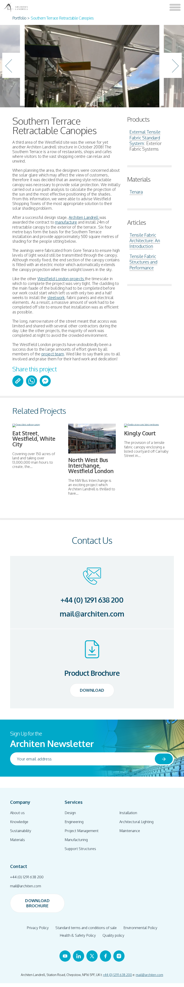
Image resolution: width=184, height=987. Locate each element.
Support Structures (80, 849)
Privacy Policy (38, 927)
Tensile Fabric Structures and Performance (143, 261)
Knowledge (19, 822)
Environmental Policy (140, 927)
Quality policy (113, 935)
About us (17, 813)
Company (20, 802)
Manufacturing (76, 840)
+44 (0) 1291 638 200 (92, 599)
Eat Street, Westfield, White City (33, 439)
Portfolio (19, 17)
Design (70, 813)
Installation (128, 813)
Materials (17, 840)
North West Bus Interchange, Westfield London (91, 465)
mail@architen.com (92, 613)
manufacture (66, 222)
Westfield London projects (61, 278)
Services (74, 802)
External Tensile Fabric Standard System (144, 137)
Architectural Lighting (136, 822)
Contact (18, 866)
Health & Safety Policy (78, 935)
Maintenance (129, 831)
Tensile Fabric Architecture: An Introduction (144, 240)
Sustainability (20, 831)
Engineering (74, 822)
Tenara (136, 192)
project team (53, 353)
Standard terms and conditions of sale (86, 927)
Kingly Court (140, 433)
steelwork (56, 297)
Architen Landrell (84, 217)
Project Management (82, 831)
